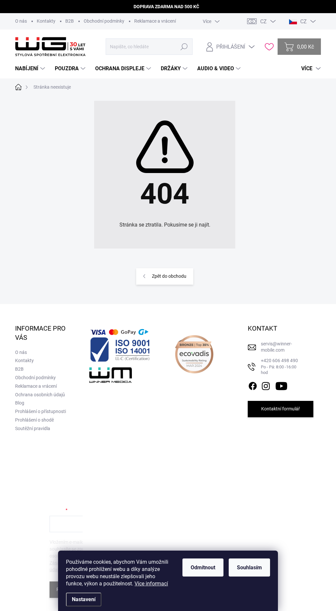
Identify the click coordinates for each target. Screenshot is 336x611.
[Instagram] (266, 385)
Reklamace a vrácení (155, 21)
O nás (21, 21)
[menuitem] (31, 68)
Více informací (151, 583)
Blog (19, 402)
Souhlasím (249, 567)
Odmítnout (203, 567)
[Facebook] (253, 385)
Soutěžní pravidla (32, 428)
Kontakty (46, 21)
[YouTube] (281, 385)
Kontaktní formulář (280, 408)
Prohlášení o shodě (34, 420)
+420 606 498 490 (279, 366)
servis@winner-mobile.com (276, 347)
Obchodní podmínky (104, 21)
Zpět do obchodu (169, 276)
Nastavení (83, 599)
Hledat (184, 46)
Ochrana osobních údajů (40, 394)
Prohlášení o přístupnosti (40, 411)
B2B (69, 21)
